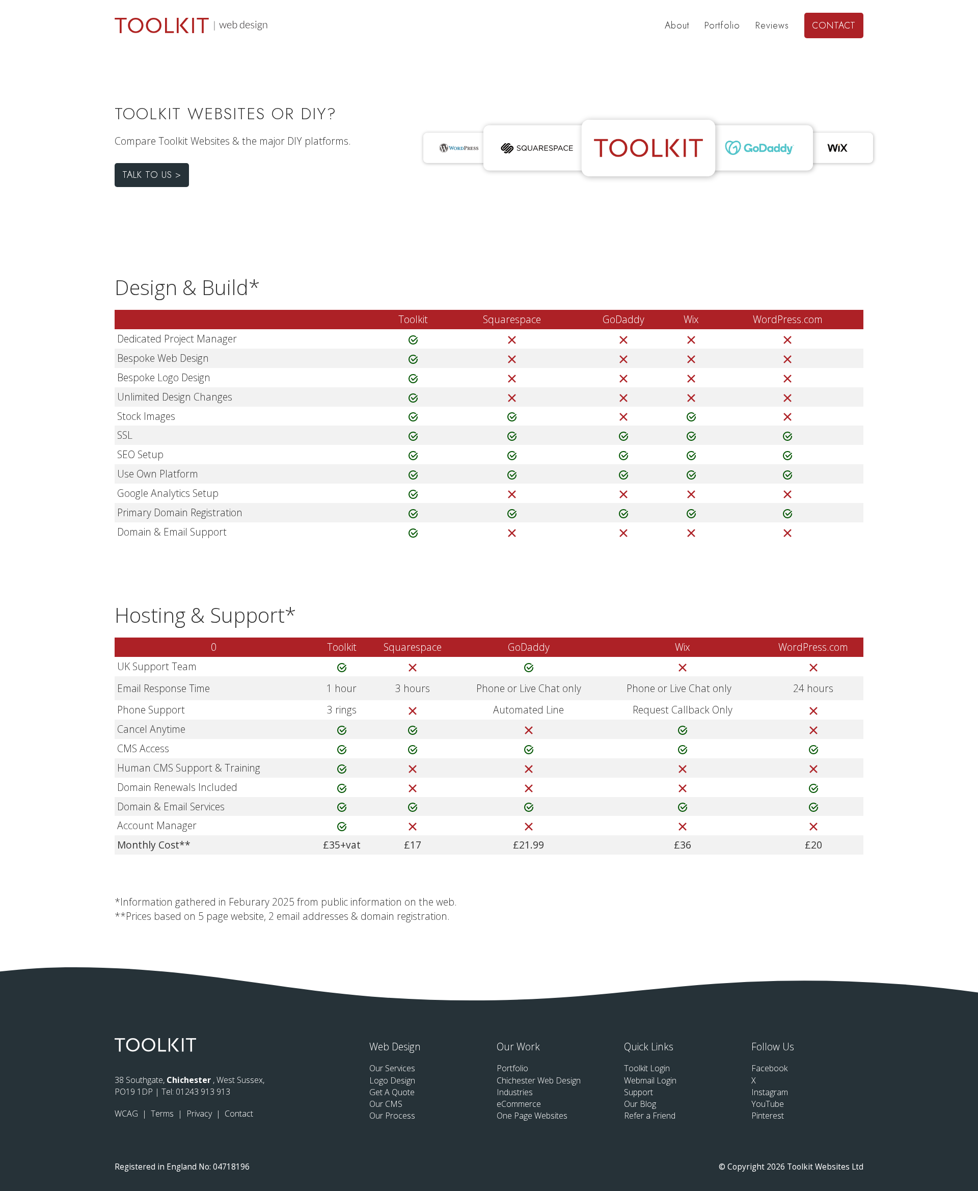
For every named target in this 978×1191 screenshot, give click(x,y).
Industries (515, 1092)
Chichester (190, 1080)
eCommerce (519, 1103)
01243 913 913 (203, 1091)
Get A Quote (392, 1092)
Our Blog (640, 1103)
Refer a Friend (649, 1115)
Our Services (392, 1068)
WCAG (127, 1113)
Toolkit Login (647, 1068)
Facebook (769, 1068)
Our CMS (385, 1103)
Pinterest (767, 1115)
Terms (163, 1113)
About (677, 25)
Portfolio (722, 25)
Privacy (200, 1113)
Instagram (769, 1092)
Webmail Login (650, 1080)
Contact (834, 25)
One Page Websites (532, 1115)
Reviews (772, 25)
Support (638, 1092)
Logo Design (392, 1080)
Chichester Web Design (539, 1080)
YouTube (767, 1103)
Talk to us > (151, 174)
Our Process (392, 1115)
